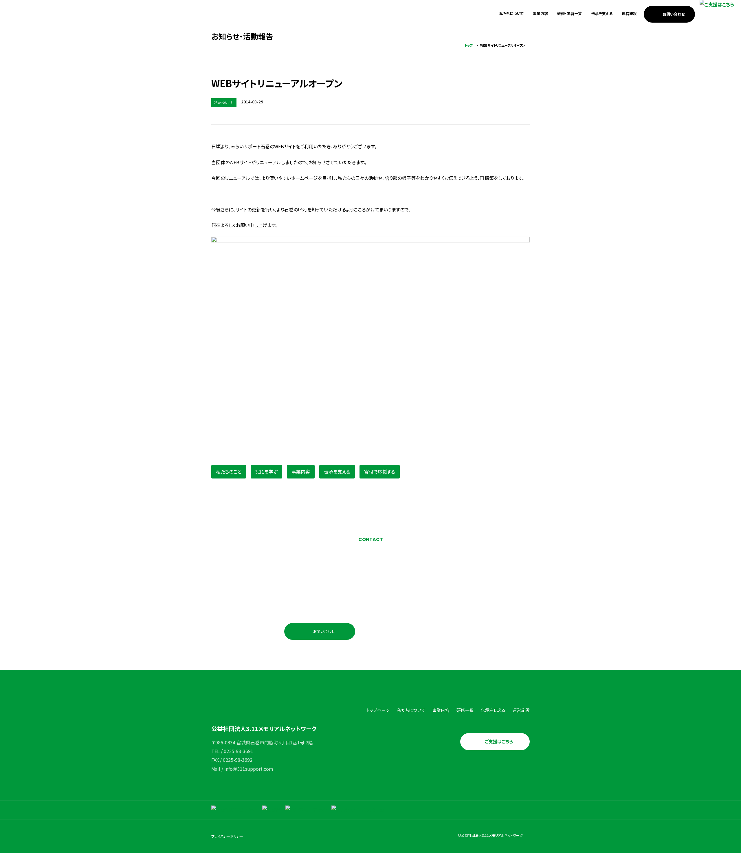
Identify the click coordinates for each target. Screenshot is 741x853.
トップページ (378, 710)
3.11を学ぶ (266, 471)
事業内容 (540, 13)
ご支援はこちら (499, 741)
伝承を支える (601, 13)
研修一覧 (465, 710)
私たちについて (511, 13)
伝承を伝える (493, 710)
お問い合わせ (674, 14)
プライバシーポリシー (227, 836)
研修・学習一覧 (569, 13)
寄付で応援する (379, 471)
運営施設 (629, 13)
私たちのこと (228, 471)
